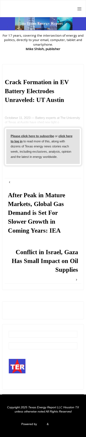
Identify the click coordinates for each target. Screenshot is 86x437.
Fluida (41, 424)
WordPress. (57, 424)
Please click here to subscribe (32, 136)
